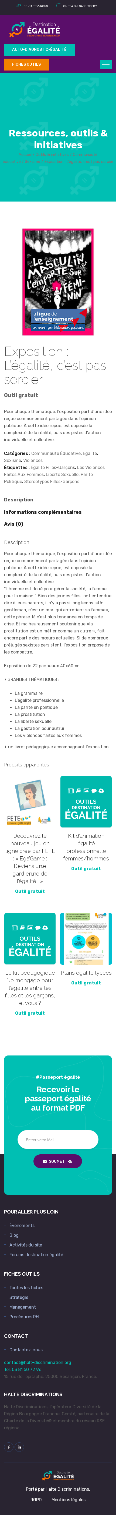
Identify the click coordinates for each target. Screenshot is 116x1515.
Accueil (25, 154)
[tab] (19, 500)
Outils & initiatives (52, 154)
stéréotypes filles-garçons (51, 481)
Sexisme (32, 161)
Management (22, 1307)
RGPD (36, 1499)
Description (18, 500)
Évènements (21, 1225)
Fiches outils (26, 64)
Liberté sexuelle (62, 474)
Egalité (90, 453)
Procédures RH (24, 1316)
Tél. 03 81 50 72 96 (23, 1369)
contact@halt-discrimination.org (37, 1362)
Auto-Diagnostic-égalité (39, 49)
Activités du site (25, 1245)
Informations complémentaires (43, 512)
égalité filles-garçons (53, 467)
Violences (33, 460)
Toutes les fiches (26, 1287)
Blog (13, 1235)
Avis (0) (13, 524)
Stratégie (18, 1297)
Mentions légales (69, 1499)
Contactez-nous (26, 1349)
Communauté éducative (56, 453)
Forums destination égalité (36, 1254)
